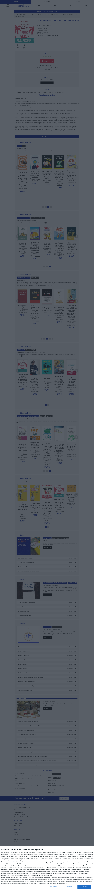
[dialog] (47, 868)
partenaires (12, 862)
